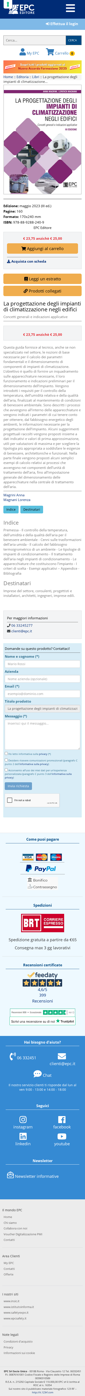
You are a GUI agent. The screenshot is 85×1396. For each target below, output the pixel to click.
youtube (62, 1143)
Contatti (9, 1240)
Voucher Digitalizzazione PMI (23, 1234)
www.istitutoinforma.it (19, 1307)
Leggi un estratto (44, 278)
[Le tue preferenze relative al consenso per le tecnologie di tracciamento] (8, 4)
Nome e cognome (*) (22, 656)
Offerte (8, 1274)
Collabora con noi (15, 1228)
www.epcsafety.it (15, 1318)
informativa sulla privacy (33, 764)
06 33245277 (22, 625)
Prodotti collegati (44, 291)
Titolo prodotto (18, 701)
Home (8, 77)
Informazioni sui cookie (19, 1353)
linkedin (23, 1143)
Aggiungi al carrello (45, 248)
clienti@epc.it (21, 631)
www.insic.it (11, 1301)
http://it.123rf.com (42, 1392)
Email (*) (12, 686)
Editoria (23, 77)
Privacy (8, 1347)
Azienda (11, 671)
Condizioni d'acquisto (18, 1341)
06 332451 (26, 1057)
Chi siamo (10, 1223)
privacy (43, 754)
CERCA (72, 40)
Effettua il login (63, 23)
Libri (35, 77)
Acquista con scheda (28, 261)
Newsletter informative (37, 1176)
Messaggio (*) (16, 716)
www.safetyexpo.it (16, 1312)
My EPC (32, 53)
